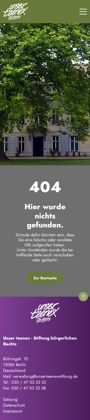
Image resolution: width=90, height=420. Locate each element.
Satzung (10, 399)
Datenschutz (14, 405)
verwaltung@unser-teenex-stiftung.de (45, 376)
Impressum (12, 411)
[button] (83, 11)
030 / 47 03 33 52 (29, 382)
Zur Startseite (45, 278)
